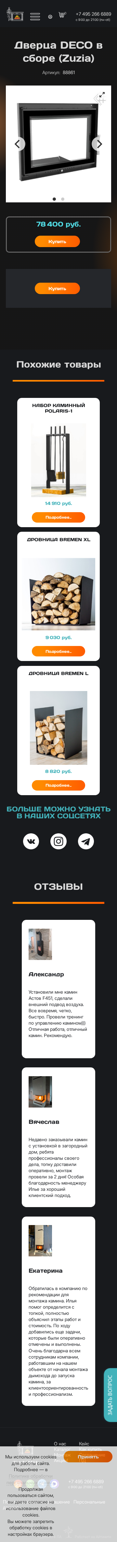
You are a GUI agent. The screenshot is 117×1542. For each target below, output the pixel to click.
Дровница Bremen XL (58, 540)
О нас (60, 1443)
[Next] (99, 144)
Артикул (51, 72)
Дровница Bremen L (58, 673)
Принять (88, 1457)
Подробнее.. (59, 517)
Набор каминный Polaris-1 (58, 408)
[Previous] (18, 144)
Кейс (84, 1443)
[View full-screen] (102, 95)
